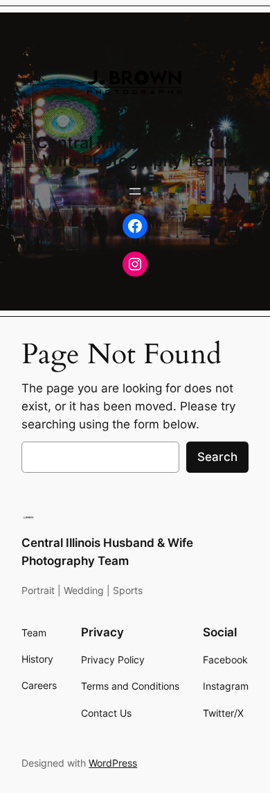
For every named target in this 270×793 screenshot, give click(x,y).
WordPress (113, 763)
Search (217, 457)
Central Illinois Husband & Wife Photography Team (135, 151)
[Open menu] (135, 191)
